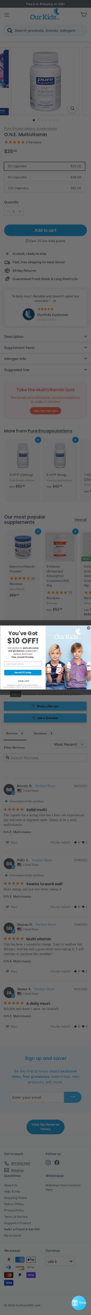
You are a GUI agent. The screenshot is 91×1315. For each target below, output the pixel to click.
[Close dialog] (88, 627)
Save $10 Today (22, 672)
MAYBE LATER (23, 681)
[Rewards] (79, 1303)
